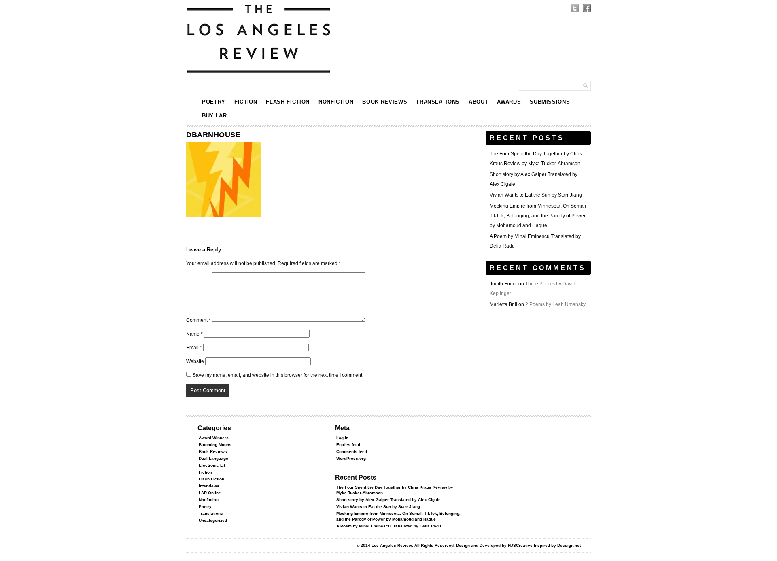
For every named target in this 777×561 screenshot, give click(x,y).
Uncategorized (213, 520)
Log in (342, 438)
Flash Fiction (287, 102)
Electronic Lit (212, 465)
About (478, 102)
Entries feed (348, 444)
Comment (198, 320)
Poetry (213, 102)
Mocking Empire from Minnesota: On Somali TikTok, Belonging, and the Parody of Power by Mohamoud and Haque (538, 215)
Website (195, 361)
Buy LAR (214, 116)
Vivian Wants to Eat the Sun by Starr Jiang (536, 195)
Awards (509, 102)
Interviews (209, 486)
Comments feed (351, 451)
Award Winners (214, 438)
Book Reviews (384, 102)
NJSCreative (520, 545)
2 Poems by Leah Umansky (555, 304)
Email (194, 348)
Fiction (245, 102)
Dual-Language (213, 458)
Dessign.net (569, 545)
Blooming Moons (215, 444)
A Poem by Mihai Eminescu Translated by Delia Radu (388, 526)
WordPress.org (351, 458)
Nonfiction (336, 102)
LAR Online (210, 493)
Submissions (550, 102)
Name (194, 334)
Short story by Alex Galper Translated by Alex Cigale (388, 499)
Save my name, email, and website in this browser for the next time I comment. (278, 375)
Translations (438, 102)
